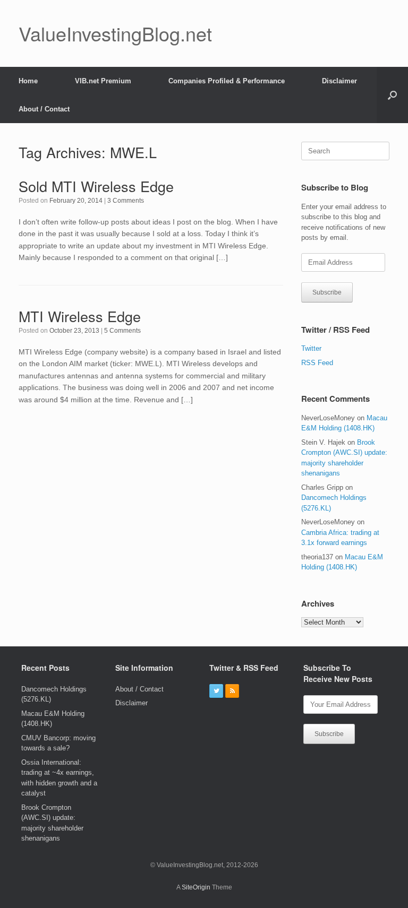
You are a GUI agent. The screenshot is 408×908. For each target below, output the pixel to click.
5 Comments (122, 330)
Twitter (311, 348)
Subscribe (327, 292)
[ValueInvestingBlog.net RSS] (232, 691)
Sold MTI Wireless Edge (96, 186)
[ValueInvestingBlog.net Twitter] (216, 691)
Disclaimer (339, 81)
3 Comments (125, 200)
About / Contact (44, 109)
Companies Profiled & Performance (226, 81)
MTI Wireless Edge (80, 316)
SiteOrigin (196, 887)
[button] (392, 95)
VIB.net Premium (103, 81)
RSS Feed (317, 363)
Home (28, 81)
